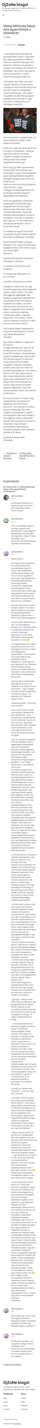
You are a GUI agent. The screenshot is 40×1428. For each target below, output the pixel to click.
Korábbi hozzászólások (12, 1364)
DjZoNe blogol (15, 4)
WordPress (17, 1424)
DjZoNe (7, 37)
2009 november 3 (17, 496)
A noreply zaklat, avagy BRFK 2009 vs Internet (27, 455)
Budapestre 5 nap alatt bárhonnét (10, 455)
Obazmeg (21, 45)
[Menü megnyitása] (3, 15)
